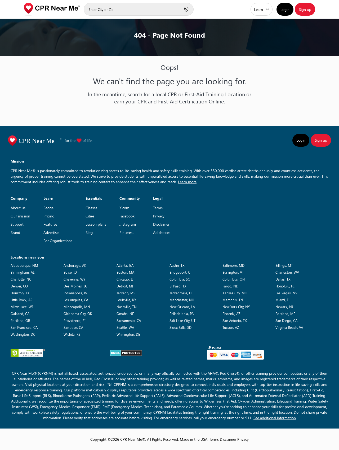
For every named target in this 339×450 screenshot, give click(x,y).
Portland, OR (20, 320)
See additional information (274, 417)
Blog (89, 232)
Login (284, 9)
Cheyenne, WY (74, 279)
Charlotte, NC (21, 279)
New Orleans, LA (182, 306)
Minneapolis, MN (77, 306)
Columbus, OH (233, 279)
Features (50, 224)
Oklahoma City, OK (78, 313)
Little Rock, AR (22, 300)
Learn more (187, 181)
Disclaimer (161, 224)
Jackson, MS (126, 293)
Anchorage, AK (75, 265)
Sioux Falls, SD (180, 327)
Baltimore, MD (233, 265)
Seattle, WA (125, 327)
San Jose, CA (73, 327)
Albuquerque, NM (24, 265)
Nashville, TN (127, 306)
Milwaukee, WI (22, 306)
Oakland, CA (20, 313)
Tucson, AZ (230, 327)
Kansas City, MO (234, 293)
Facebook (127, 216)
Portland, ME (285, 313)
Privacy (158, 216)
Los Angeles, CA (76, 300)
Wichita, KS (72, 334)
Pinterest (126, 232)
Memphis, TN (232, 300)
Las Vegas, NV (286, 293)
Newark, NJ (284, 306)
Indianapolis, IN (75, 293)
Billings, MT (284, 265)
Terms (158, 207)
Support (17, 224)
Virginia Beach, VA (289, 327)
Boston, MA (125, 272)
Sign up (305, 9)
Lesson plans (96, 224)
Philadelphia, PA (182, 313)
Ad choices (161, 232)
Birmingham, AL (22, 272)
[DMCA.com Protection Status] (126, 353)
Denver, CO (19, 286)
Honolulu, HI (284, 286)
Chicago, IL (125, 279)
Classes (91, 207)
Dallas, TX (283, 279)
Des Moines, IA (75, 286)
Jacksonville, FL (181, 293)
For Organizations (57, 240)
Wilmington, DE (128, 334)
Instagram (127, 224)
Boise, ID (70, 272)
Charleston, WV (287, 272)
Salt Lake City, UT (182, 320)
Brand (15, 232)
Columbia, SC (180, 279)
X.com (124, 207)
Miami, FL (282, 300)
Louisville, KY (126, 300)
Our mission (20, 216)
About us (18, 207)
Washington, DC (23, 334)
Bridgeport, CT (181, 272)
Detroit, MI (125, 286)
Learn (258, 9)
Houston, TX (20, 293)
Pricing (48, 216)
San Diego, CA (286, 320)
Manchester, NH (182, 300)
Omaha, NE (125, 313)
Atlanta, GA (125, 265)
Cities (90, 216)
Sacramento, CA (129, 320)
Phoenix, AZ (231, 313)
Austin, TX (177, 265)
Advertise (51, 232)
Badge (48, 207)
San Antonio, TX (234, 320)
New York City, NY (236, 306)
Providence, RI (74, 320)
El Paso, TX (178, 286)
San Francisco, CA (24, 327)
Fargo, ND (230, 286)
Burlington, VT (233, 272)
